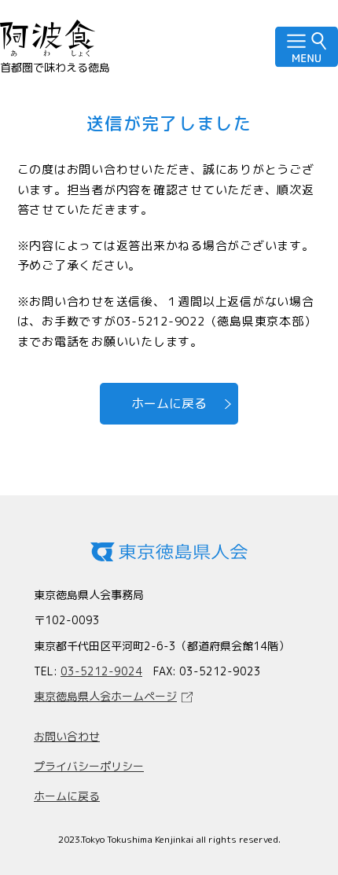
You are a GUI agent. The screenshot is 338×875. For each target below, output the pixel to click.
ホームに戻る (169, 403)
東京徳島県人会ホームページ (105, 696)
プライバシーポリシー (89, 766)
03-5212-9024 (101, 671)
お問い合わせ (67, 736)
